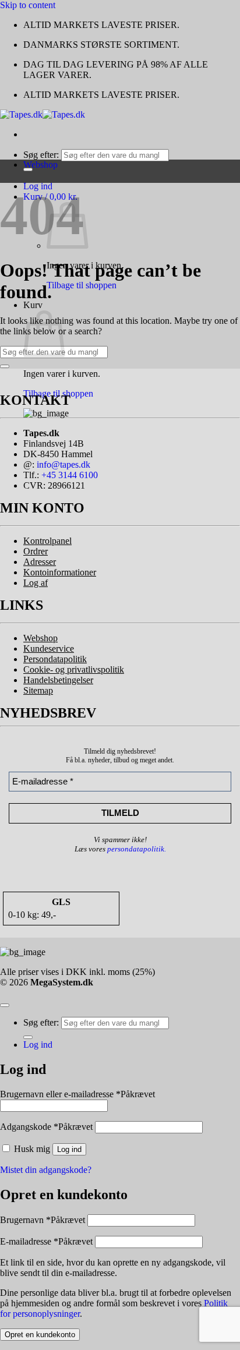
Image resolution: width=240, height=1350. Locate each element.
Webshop (40, 638)
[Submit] (4, 366)
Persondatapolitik (55, 659)
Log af (35, 583)
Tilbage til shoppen (82, 285)
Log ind (69, 1149)
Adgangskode (46, 1127)
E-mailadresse (46, 1241)
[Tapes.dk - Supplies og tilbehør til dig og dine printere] (42, 114)
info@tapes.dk (63, 464)
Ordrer (35, 551)
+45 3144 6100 (69, 475)
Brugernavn (42, 1220)
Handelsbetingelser (58, 680)
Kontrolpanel (47, 541)
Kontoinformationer (59, 572)
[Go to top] (4, 1005)
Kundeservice (48, 648)
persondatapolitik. (136, 848)
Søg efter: (41, 155)
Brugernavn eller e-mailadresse (77, 1094)
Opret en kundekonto (40, 1334)
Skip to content (27, 5)
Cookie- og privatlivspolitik (73, 669)
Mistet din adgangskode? (45, 1170)
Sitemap (38, 690)
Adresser (39, 562)
